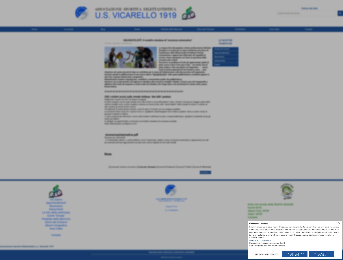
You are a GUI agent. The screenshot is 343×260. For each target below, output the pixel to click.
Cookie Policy (254, 240)
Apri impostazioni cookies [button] (266, 254)
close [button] (339, 223)
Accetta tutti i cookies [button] (321, 254)
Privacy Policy (266, 240)
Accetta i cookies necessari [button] (295, 254)
